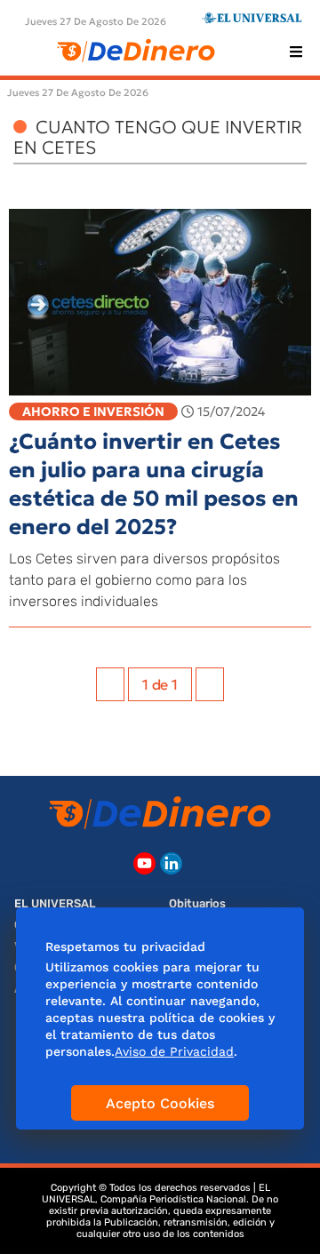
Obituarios (197, 903)
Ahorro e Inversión (93, 411)
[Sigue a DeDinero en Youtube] (144, 863)
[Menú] (296, 52)
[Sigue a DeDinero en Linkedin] (171, 863)
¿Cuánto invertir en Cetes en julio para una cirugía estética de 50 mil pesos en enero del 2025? (154, 484)
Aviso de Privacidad (174, 1051)
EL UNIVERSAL (55, 903)
